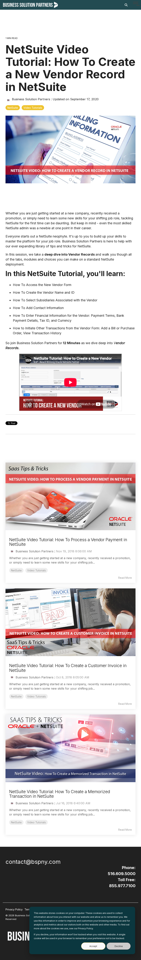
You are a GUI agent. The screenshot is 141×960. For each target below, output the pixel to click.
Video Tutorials (33, 107)
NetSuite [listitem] (16, 570)
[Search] (126, 5)
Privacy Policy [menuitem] (14, 909)
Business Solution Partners (31, 99)
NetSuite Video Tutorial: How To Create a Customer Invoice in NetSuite (67, 668)
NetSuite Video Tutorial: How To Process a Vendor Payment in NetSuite (68, 542)
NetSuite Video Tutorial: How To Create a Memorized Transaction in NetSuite (59, 794)
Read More (125, 577)
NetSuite (12, 107)
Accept (93, 946)
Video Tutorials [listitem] (36, 570)
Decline (119, 946)
